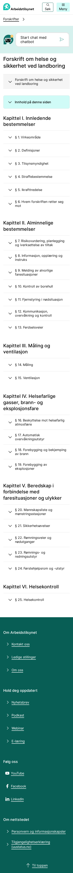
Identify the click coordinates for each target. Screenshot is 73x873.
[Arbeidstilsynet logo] (18, 7)
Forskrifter (11, 19)
